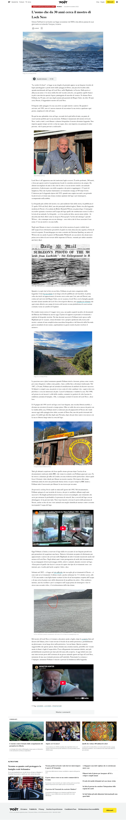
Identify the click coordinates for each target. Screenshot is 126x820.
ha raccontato (48, 294)
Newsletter (15, 2)
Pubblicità (33, 809)
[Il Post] (63, 1)
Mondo (59, 6)
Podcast (21, 2)
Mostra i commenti (63, 712)
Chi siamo (23, 809)
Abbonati (110, 2)
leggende (40, 706)
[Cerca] (26, 1)
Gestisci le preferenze (54, 809)
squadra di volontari (84, 301)
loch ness (47, 706)
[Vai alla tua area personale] (117, 2)
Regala (102, 2)
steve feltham (57, 706)
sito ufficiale (58, 572)
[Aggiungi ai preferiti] (41, 28)
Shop (97, 2)
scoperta (85, 639)
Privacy (41, 809)
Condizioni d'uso (70, 809)
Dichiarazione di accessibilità (88, 809)
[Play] (34, 79)
